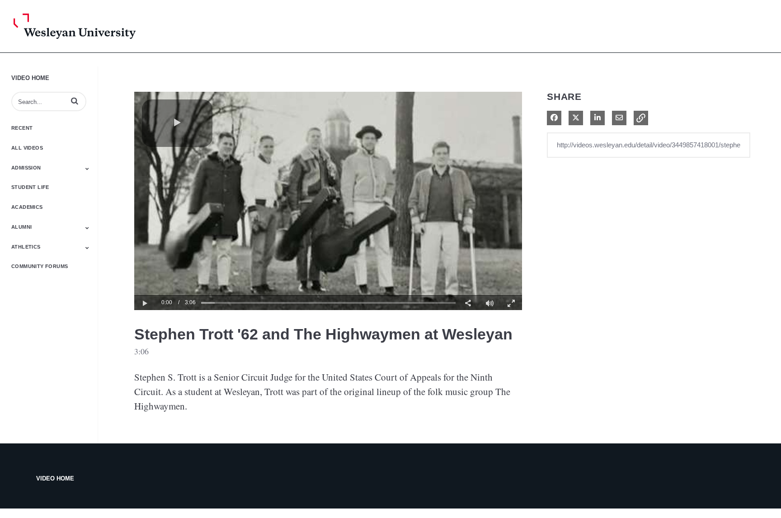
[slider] (328, 302)
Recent (22, 128)
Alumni (21, 227)
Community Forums (39, 266)
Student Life (30, 187)
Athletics (26, 247)
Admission (26, 167)
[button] (74, 101)
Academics (27, 207)
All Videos (27, 148)
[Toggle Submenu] (87, 168)
